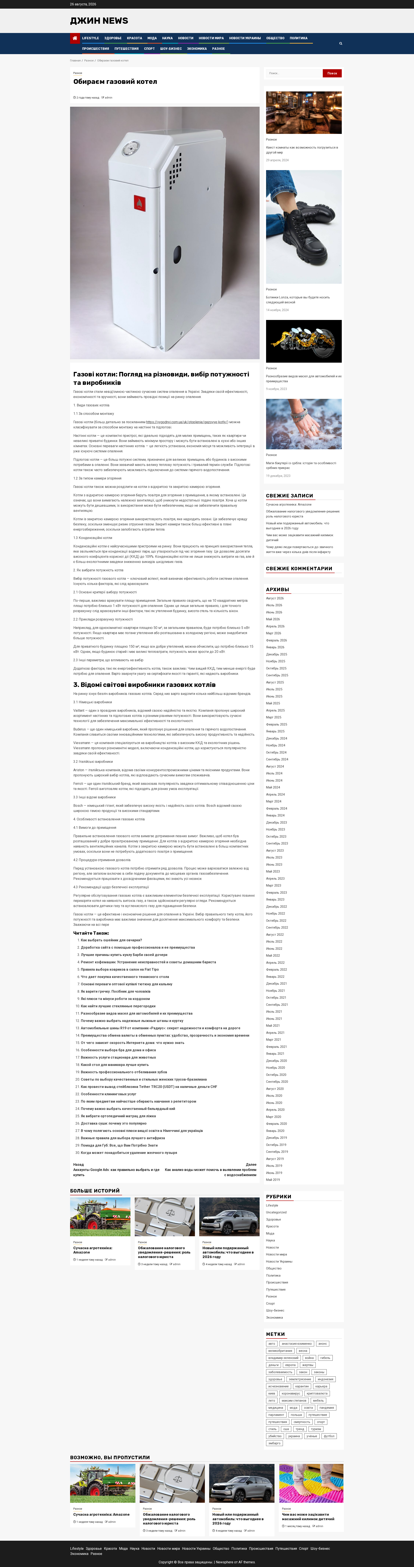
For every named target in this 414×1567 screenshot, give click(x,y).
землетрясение (300, 1379)
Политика (298, 38)
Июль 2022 (274, 941)
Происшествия (95, 49)
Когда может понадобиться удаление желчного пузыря (129, 1153)
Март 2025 (273, 717)
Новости (185, 38)
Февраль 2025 (276, 724)
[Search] (340, 43)
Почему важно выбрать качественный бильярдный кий (128, 1109)
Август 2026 (275, 598)
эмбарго (274, 1443)
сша (286, 1429)
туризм (316, 1429)
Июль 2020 (274, 1096)
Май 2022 (273, 955)
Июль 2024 (274, 773)
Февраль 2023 (276, 893)
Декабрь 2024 (276, 738)
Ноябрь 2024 (275, 745)
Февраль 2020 (276, 1124)
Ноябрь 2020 (275, 1068)
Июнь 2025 (274, 696)
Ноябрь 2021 (275, 991)
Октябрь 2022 (276, 921)
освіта (308, 1407)
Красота (134, 38)
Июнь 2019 (274, 1173)
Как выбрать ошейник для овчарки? (111, 940)
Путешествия (126, 49)
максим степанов (294, 1400)
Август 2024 (275, 766)
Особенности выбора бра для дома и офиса (118, 1050)
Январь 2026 (275, 647)
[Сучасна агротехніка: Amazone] (100, 1216)
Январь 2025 (275, 731)
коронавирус (291, 1393)
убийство (275, 1436)
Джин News (99, 20)
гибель (325, 1358)
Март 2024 (273, 801)
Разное (218, 49)
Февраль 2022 (276, 970)
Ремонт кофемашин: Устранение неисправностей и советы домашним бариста (148, 962)
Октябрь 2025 (276, 668)
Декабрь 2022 (276, 907)
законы (319, 1372)
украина (294, 1436)
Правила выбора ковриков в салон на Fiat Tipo (120, 969)
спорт (321, 1422)
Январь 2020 (275, 1131)
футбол (329, 1436)
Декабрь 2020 (276, 1061)
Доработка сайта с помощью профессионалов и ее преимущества (138, 947)
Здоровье (113, 38)
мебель (318, 1400)
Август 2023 (275, 850)
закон (303, 1372)
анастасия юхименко (297, 1343)
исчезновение (278, 1386)
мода (293, 1407)
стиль (272, 1429)
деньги (273, 1365)
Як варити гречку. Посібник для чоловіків (116, 991)
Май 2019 (273, 1180)
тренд (300, 1429)
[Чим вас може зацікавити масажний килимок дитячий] (311, 1483)
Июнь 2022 (274, 949)
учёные (312, 1436)
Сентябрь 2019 (277, 1152)
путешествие (318, 1415)
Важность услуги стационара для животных (118, 1057)
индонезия (325, 1379)
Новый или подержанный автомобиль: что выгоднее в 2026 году (228, 1252)
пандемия (327, 1407)
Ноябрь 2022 (275, 913)
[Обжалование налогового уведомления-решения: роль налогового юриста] (165, 1216)
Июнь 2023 (274, 865)
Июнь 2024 (274, 780)
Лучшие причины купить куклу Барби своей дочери (124, 955)
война (309, 1358)
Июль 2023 (274, 857)
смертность (302, 1422)
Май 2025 (273, 703)
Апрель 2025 (275, 710)
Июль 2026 (274, 605)
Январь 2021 (275, 1054)
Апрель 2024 (275, 794)
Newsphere (224, 1562)
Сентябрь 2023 (277, 843)
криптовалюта (317, 1393)
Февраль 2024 (276, 808)
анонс (322, 1343)
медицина (275, 1407)
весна (303, 1350)
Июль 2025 (274, 689)
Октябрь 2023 (276, 836)
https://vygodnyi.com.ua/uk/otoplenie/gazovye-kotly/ (186, 422)
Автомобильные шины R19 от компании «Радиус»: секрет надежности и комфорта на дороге (160, 1028)
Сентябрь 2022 (277, 927)
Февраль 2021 (276, 1047)
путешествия (277, 1422)
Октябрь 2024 (276, 752)
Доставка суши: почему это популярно (114, 1123)
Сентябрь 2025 (277, 675)
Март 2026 (273, 633)
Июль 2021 (274, 1012)
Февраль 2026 (276, 640)
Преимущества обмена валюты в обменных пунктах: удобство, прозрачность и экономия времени (165, 1035)
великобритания (280, 1350)
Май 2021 (273, 1026)
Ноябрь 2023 (275, 829)
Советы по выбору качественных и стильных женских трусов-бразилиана (144, 1079)
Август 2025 (275, 682)
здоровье (275, 1379)
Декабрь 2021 (276, 984)
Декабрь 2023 (276, 822)
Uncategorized (276, 1212)
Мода (152, 38)
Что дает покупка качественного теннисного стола (125, 977)
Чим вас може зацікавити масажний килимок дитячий (308, 1516)
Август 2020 (275, 1089)
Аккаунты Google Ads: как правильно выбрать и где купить (116, 1170)
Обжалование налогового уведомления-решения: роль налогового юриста (164, 1252)
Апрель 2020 (275, 1110)
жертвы (307, 1365)
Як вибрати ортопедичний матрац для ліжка (118, 1116)
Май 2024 (273, 787)
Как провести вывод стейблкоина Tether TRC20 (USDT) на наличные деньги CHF (149, 1087)
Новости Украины (245, 38)
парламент (276, 1415)
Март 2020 (273, 1117)
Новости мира (211, 38)
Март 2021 (273, 1040)
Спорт (149, 49)
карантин (302, 1386)
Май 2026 (273, 619)
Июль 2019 (274, 1166)
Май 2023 (273, 871)
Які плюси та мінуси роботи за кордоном (115, 999)
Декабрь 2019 (276, 1138)
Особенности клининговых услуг (108, 1094)
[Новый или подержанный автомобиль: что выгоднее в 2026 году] (229, 1216)
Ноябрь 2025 (275, 661)
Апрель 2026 (275, 626)
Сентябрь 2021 (277, 1005)
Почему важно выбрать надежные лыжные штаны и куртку (132, 1021)
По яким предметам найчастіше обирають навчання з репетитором (138, 1101)
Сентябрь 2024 (277, 759)
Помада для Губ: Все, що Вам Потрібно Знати (119, 1145)
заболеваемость (280, 1372)
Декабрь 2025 (276, 654)
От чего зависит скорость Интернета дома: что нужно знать (132, 1043)
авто (271, 1343)
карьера (321, 1386)
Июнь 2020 (274, 1103)
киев (271, 1393)
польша (296, 1415)
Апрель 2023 (275, 879)
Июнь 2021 (274, 1019)
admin (108, 97)
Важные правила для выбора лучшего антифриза (123, 1138)
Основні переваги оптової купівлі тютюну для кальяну (126, 984)
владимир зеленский (283, 1358)
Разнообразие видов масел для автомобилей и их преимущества (137, 1013)
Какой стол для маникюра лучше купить (115, 1065)
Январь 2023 (275, 899)
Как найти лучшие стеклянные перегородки (118, 1006)
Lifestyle (90, 38)
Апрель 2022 (275, 963)
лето (271, 1400)
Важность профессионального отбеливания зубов (124, 1072)
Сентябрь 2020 (277, 1082)
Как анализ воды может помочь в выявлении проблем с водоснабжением (210, 1170)
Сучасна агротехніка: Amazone (289, 504)
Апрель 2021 (275, 1033)
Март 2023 (273, 885)
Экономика (197, 49)
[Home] (75, 39)
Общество (275, 38)
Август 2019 (275, 1159)
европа (290, 1365)
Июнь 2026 (274, 612)
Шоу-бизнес (171, 49)
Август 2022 (275, 935)
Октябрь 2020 (276, 1075)
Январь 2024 (275, 815)
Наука (167, 38)
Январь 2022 (275, 977)
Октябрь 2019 (276, 1145)
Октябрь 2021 (276, 998)
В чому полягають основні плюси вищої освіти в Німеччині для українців (142, 1131)
